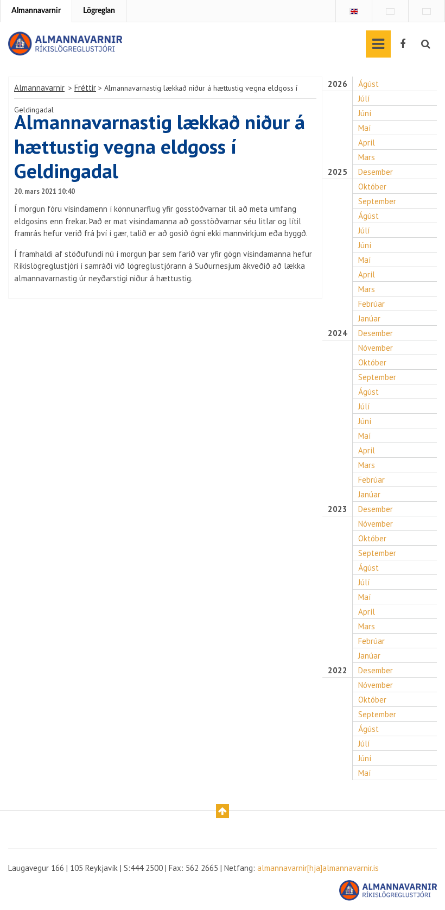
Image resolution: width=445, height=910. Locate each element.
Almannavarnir (36, 11)
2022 (337, 670)
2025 (337, 172)
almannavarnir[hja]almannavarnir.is (318, 868)
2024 (337, 333)
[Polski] (426, 11)
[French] (390, 11)
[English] (354, 11)
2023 (337, 509)
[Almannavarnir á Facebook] (402, 44)
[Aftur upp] (222, 811)
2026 (337, 84)
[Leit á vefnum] (426, 44)
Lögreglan (99, 11)
